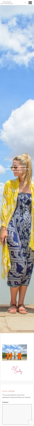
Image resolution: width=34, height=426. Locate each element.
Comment (5, 402)
